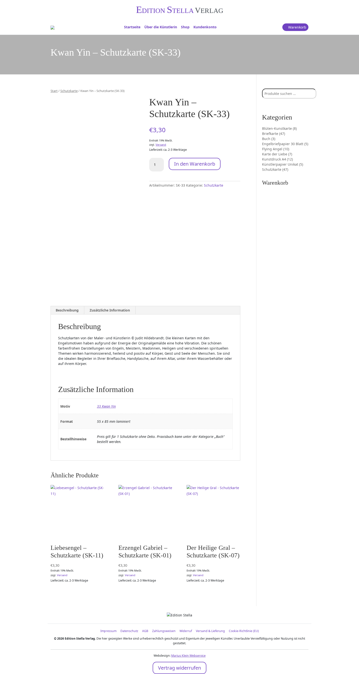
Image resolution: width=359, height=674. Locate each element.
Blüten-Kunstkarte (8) (279, 128)
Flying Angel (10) (275, 149)
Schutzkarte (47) (275, 169)
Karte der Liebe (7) (277, 154)
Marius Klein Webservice (188, 656)
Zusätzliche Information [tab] (110, 310)
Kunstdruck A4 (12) (277, 159)
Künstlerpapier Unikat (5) (282, 164)
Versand (161, 144)
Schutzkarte (69, 91)
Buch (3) (268, 138)
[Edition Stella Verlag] (52, 27)
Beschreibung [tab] (67, 310)
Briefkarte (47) (273, 133)
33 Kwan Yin (106, 406)
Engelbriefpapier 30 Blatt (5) (285, 143)
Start (54, 91)
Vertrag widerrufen (179, 667)
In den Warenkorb (194, 164)
